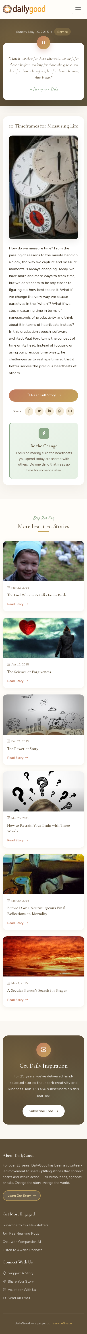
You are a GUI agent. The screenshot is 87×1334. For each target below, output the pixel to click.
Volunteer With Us (22, 1290)
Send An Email (19, 1298)
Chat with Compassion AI (22, 1242)
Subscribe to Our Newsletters (25, 1225)
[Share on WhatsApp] (60, 411)
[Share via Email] (70, 411)
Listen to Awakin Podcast (22, 1250)
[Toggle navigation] (78, 9)
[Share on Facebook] (29, 411)
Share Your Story (21, 1281)
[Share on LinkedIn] (49, 411)
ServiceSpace (62, 1323)
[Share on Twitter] (39, 411)
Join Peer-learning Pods (21, 1233)
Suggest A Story (20, 1273)
